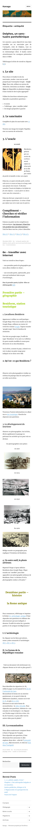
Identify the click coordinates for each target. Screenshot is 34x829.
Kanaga (7, 6)
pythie (13, 243)
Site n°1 (5, 234)
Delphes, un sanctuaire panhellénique (16, 35)
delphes (5, 243)
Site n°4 (26, 234)
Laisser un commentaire (19, 751)
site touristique (12, 414)
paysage (5, 751)
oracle (9, 243)
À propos (6, 803)
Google (17, 326)
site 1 (4, 643)
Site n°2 (12, 234)
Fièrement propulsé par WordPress (18, 825)
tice (4, 245)
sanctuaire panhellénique (23, 243)
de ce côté (15, 701)
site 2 (9, 643)
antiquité (18, 241)
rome (9, 751)
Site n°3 (19, 234)
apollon (24, 241)
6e (13, 241)
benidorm (25, 749)
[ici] (13, 285)
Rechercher (6, 761)
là (5, 701)
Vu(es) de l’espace (10, 795)
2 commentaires (11, 245)
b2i (28, 241)
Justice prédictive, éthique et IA (15, 787)
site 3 (13, 643)
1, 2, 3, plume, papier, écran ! (14, 780)
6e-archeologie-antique (17, 616)
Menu (28, 6)
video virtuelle (20, 706)
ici (4, 64)
